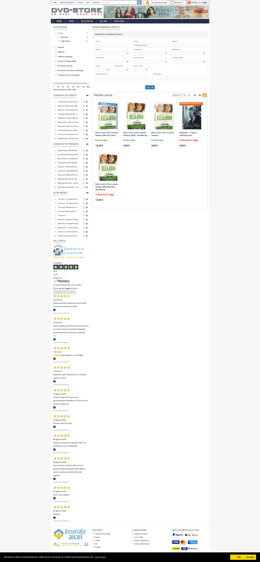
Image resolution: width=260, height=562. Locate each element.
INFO (88, 2)
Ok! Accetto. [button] (243, 557)
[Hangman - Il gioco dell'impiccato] (192, 115)
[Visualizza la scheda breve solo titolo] (195, 95)
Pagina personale (140, 534)
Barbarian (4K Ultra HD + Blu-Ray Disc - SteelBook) (68, 179)
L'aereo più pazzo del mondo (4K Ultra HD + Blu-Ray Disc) (68, 102)
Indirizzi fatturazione (142, 544)
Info (96, 544)
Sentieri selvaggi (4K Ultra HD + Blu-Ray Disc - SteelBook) (68, 171)
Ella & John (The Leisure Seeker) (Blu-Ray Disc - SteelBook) (106, 187)
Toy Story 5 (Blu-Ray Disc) (67, 211)
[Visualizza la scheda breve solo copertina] (204, 95)
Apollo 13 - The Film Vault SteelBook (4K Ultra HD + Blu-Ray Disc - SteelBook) (68, 110)
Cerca (149, 87)
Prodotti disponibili (67, 61)
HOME (54, 2)
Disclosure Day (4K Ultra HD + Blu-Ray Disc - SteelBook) (68, 163)
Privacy (97, 537)
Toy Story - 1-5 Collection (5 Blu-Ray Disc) (68, 199)
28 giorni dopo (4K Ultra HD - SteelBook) (68, 150)
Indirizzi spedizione (141, 540)
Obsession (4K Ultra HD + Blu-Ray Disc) (68, 175)
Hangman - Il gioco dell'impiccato (188, 134)
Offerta (61, 52)
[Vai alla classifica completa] (87, 95)
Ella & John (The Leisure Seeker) (162, 134)
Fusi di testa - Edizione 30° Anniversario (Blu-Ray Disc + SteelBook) (68, 134)
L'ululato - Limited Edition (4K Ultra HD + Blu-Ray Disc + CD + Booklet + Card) (68, 167)
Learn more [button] (100, 557)
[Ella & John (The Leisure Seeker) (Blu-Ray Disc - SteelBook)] (108, 167)
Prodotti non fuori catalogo (70, 70)
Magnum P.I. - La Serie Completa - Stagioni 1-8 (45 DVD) (68, 228)
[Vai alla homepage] (77, 11)
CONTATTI (96, 2)
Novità (61, 47)
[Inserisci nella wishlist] (84, 102)
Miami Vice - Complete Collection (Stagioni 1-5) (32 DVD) (68, 223)
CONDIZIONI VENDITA (67, 2)
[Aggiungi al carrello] (87, 102)
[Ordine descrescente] (189, 95)
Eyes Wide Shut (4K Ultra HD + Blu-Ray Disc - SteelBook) (68, 154)
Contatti (98, 547)
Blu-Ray (103, 21)
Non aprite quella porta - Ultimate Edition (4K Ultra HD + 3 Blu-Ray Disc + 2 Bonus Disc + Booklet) (68, 187)
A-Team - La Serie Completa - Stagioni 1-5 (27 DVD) (68, 232)
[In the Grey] (156, 12)
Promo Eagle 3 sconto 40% (191, 104)
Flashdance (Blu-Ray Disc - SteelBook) (68, 114)
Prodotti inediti (65, 66)
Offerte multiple (65, 56)
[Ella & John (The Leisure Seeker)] (164, 115)
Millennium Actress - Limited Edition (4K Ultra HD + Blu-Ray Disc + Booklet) (68, 183)
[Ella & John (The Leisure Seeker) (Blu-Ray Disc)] (108, 115)
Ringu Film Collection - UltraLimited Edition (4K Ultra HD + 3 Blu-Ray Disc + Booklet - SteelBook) (68, 126)
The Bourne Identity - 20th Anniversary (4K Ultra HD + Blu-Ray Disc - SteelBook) (68, 130)
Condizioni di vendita (102, 534)
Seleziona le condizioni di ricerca (109, 34)
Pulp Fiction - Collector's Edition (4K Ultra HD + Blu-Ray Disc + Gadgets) (68, 122)
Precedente (58, 292)
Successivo (70, 292)
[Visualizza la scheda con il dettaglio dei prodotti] (200, 95)
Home (59, 21)
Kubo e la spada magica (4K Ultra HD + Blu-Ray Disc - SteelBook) (68, 106)
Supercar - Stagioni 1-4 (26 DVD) (68, 219)
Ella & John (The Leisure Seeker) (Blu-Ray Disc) (106, 134)
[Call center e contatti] (68, 252)
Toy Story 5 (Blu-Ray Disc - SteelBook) (68, 207)
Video (71, 21)
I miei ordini (138, 537)
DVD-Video (119, 21)
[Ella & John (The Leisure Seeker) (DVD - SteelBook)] (136, 115)
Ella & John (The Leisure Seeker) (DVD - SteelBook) (135, 134)
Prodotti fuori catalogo (69, 75)
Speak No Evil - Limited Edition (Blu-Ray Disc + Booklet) (68, 138)
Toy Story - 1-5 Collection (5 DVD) (68, 203)
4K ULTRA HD (87, 21)
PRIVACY (80, 2)
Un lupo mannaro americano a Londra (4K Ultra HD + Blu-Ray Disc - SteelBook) (68, 236)
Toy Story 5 (62, 215)
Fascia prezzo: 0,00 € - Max (64, 89)
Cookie (97, 540)
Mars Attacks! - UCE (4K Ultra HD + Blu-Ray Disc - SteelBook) (68, 159)
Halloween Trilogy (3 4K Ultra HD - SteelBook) (68, 118)
